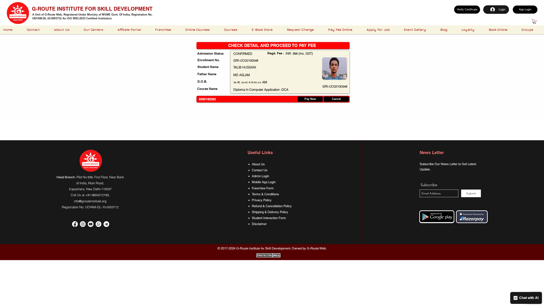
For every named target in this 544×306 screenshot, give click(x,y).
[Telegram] (106, 224)
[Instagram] (83, 224)
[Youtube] (91, 224)
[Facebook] (75, 224)
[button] (534, 21)
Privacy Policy (262, 200)
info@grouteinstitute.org (90, 201)
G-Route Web (316, 248)
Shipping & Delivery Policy (270, 212)
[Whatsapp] (98, 224)
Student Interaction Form (269, 218)
